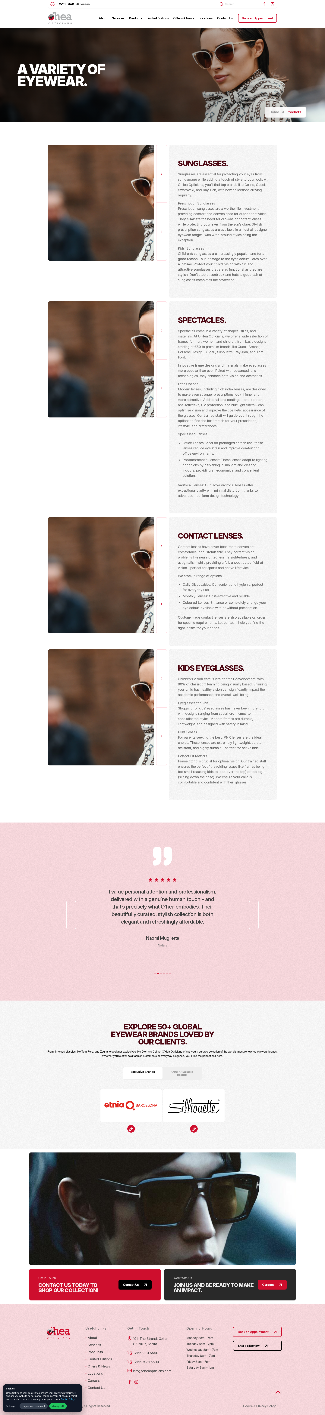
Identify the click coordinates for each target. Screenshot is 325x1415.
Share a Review (249, 1346)
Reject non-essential (34, 1406)
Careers (94, 1380)
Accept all (58, 1406)
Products (95, 1352)
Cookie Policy (68, 1399)
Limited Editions (100, 1359)
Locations (95, 1373)
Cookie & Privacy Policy (259, 1405)
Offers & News (99, 1366)
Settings (10, 1406)
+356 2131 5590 (145, 1353)
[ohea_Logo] (60, 18)
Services (94, 1345)
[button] (161, 174)
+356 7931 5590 (146, 1362)
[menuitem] (103, 18)
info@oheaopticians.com (152, 1371)
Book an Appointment (253, 1332)
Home (274, 112)
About (92, 1338)
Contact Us (96, 1387)
